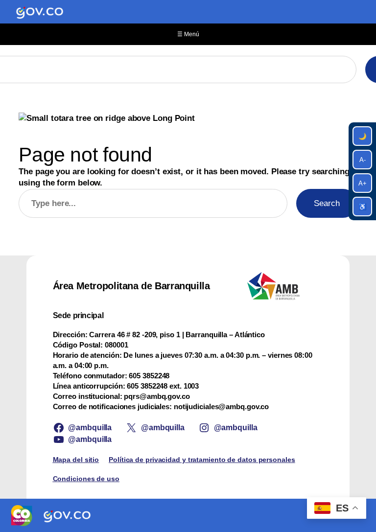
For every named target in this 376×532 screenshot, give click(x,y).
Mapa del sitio (76, 459)
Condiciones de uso (86, 479)
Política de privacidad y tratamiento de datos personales (202, 459)
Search (326, 203)
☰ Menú (188, 34)
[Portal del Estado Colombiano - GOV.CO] (40, 11)
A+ (362, 183)
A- (362, 159)
